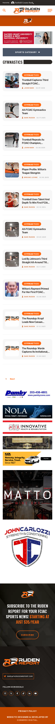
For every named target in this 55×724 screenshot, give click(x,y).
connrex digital (27, 720)
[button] (4, 10)
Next (12, 378)
